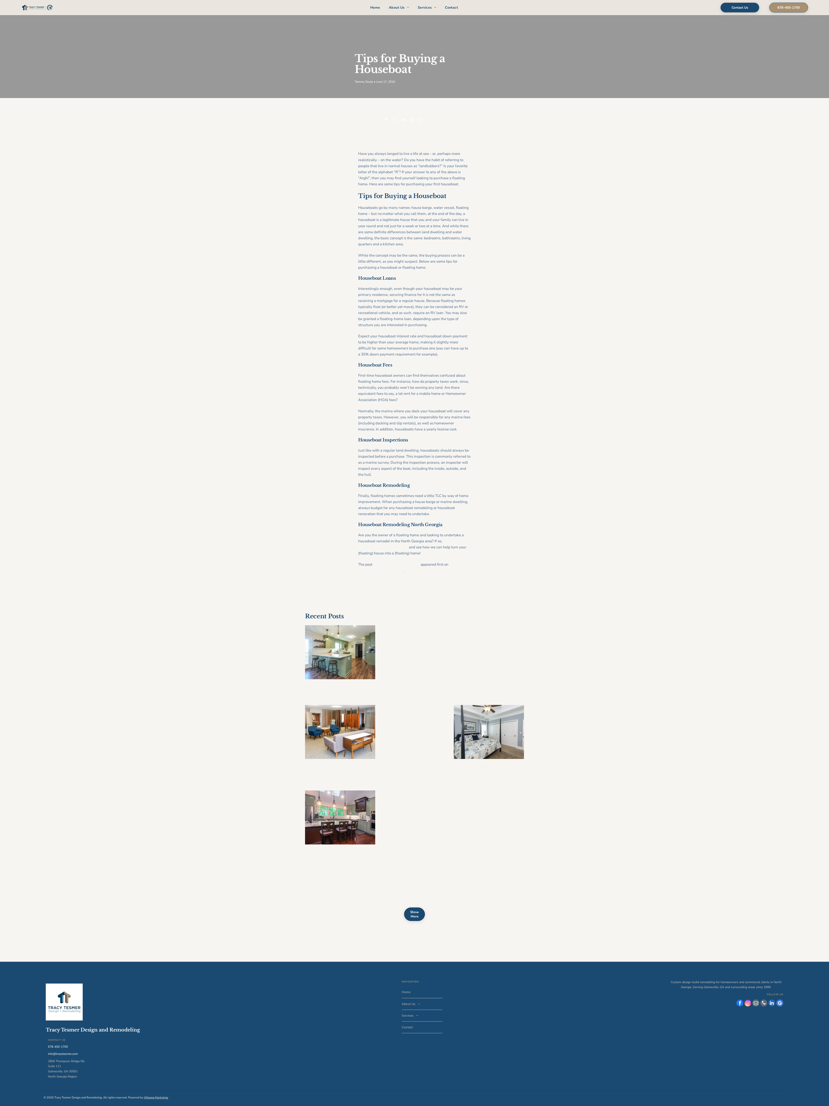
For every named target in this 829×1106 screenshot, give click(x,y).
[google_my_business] (779, 1004)
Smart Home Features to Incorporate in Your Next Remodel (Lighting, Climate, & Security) (340, 856)
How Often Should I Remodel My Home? (338, 688)
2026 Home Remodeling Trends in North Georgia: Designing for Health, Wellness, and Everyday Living (412, 640)
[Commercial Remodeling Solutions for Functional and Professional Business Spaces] (340, 732)
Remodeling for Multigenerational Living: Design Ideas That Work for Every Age (488, 771)
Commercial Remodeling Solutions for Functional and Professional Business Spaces (333, 771)
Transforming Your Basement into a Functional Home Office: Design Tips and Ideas (488, 802)
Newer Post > (462, 584)
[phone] (763, 1004)
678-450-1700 (58, 1047)
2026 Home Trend (398, 711)
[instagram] (747, 1004)
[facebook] (739, 1004)
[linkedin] (771, 1004)
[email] (755, 1004)
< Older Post (366, 584)
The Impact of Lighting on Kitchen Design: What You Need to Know (340, 888)
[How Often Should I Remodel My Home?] (340, 652)
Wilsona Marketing (156, 1098)
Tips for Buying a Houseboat (396, 564)
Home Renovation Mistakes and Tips (412, 799)
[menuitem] (375, 8)
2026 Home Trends (473, 631)
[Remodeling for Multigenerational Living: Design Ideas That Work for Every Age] (489, 732)
